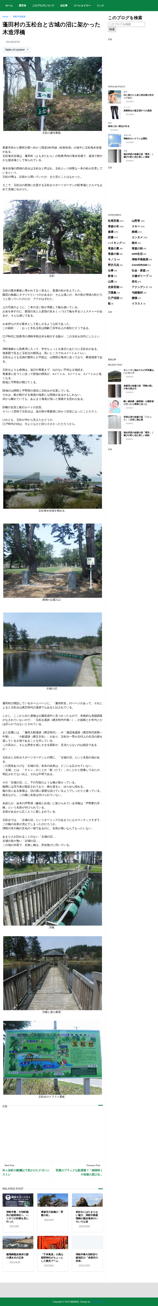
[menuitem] (9, 5)
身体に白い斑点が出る (119, 126)
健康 (125, 92)
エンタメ (127, 107)
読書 (125, 151)
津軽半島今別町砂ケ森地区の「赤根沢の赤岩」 (87, 1257)
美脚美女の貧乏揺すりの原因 (138, 110)
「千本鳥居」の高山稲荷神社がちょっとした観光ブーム (52, 1257)
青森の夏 (127, 135)
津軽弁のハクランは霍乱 (135, 138)
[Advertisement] (52, 1132)
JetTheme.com (98, 1301)
